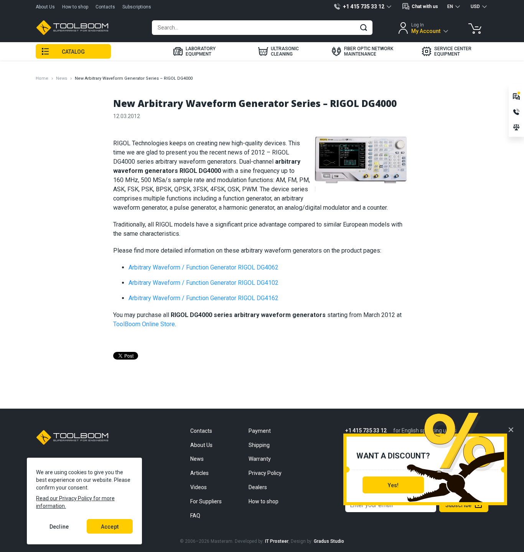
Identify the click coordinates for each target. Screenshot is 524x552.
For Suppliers (206, 501)
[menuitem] (194, 51)
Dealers (258, 487)
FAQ (195, 516)
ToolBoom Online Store (144, 324)
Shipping (259, 445)
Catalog (73, 52)
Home (42, 78)
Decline (59, 527)
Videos (198, 487)
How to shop (75, 7)
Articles (199, 473)
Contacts (105, 7)
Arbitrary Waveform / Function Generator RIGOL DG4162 (203, 298)
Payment (260, 431)
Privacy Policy (265, 473)
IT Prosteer (276, 541)
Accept (110, 527)
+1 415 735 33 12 (366, 431)
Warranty (260, 459)
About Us (45, 7)
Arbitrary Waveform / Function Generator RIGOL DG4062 (203, 267)
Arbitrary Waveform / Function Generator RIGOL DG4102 (203, 282)
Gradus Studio (329, 541)
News (61, 78)
